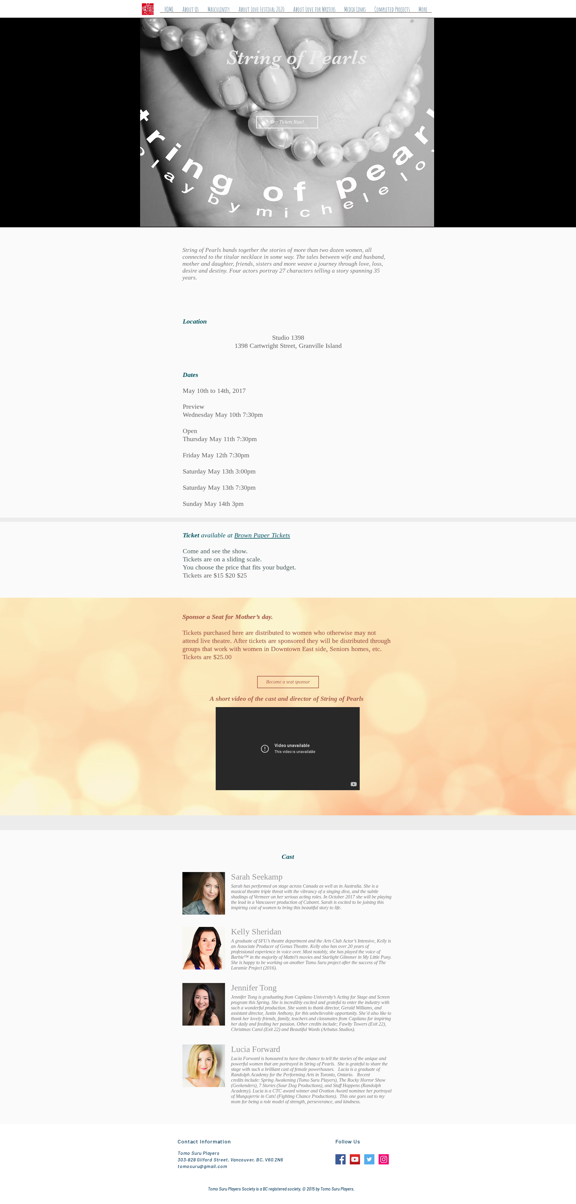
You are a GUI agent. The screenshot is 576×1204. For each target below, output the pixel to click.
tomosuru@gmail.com (202, 1166)
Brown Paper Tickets (262, 535)
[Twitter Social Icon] (369, 1159)
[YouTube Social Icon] (355, 1159)
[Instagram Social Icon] (384, 1159)
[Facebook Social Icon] (340, 1159)
